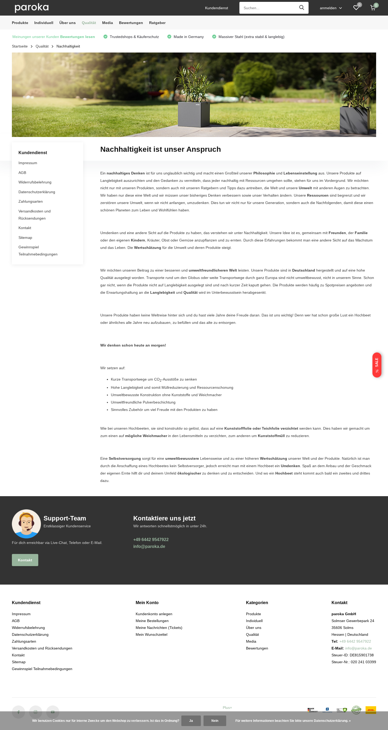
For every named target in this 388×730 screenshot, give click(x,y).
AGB (22, 172)
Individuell (43, 23)
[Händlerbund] (327, 710)
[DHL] (371, 710)
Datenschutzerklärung (36, 192)
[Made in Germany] (312, 710)
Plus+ (227, 707)
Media (107, 23)
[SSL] (342, 710)
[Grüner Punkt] (356, 710)
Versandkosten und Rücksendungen (42, 648)
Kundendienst (216, 8)
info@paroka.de (149, 546)
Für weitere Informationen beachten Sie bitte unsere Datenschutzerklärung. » (293, 721)
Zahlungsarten (30, 202)
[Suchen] (302, 8)
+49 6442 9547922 (151, 539)
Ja (191, 721)
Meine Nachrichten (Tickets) (159, 627)
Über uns (67, 23)
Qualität (89, 23)
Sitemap (25, 237)
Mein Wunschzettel (151, 634)
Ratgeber (157, 23)
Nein (214, 721)
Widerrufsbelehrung (34, 182)
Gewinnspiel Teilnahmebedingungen (42, 669)
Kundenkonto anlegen (154, 614)
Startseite (20, 46)
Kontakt (24, 228)
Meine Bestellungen (152, 621)
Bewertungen (131, 23)
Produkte (20, 23)
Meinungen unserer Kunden (53, 37)
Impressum (27, 163)
